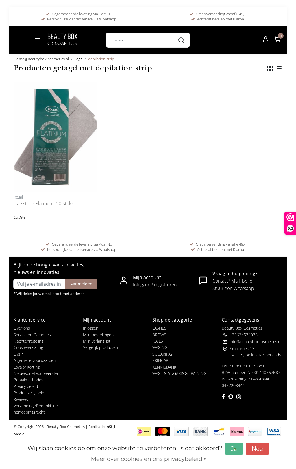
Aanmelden (81, 284)
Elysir (18, 354)
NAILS (157, 341)
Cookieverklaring (28, 347)
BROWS (159, 334)
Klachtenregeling (28, 341)
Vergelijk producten (100, 347)
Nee (257, 448)
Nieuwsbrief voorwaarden (36, 373)
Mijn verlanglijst (96, 341)
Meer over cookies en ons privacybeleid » (149, 458)
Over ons (22, 328)
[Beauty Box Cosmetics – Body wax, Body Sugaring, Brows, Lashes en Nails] (62, 40)
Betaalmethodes (28, 379)
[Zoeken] (181, 40)
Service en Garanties (32, 334)
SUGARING (162, 354)
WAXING (159, 347)
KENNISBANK (164, 367)
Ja (234, 448)
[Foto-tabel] (270, 68)
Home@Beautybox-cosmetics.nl (41, 58)
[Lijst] (278, 68)
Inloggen (90, 328)
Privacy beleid (26, 386)
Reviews (21, 399)
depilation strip (101, 58)
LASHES (159, 328)
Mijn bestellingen (98, 334)
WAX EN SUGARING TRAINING (179, 373)
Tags (78, 58)
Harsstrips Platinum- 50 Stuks (43, 203)
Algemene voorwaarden (35, 360)
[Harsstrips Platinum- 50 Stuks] (55, 137)
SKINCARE (161, 360)
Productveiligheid (29, 392)
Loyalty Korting (27, 367)
